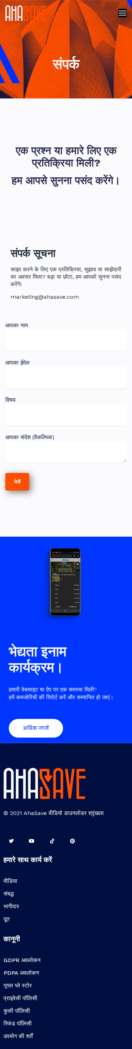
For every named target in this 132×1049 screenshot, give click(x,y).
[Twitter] (11, 841)
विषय (10, 400)
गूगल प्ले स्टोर (18, 985)
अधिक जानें (36, 728)
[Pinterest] (72, 841)
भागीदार (11, 906)
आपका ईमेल (17, 362)
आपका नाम (16, 325)
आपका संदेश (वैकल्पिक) (29, 437)
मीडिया (10, 881)
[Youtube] (32, 841)
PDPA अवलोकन (21, 972)
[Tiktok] (52, 841)
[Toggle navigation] (122, 13)
